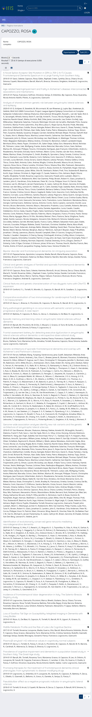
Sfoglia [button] (20, 10)
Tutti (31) (84, 52)
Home (20, 6)
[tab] (6, 67)
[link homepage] (8, 8)
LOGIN (87, 12)
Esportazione (69, 52)
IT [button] (85, 3)
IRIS (3, 25)
